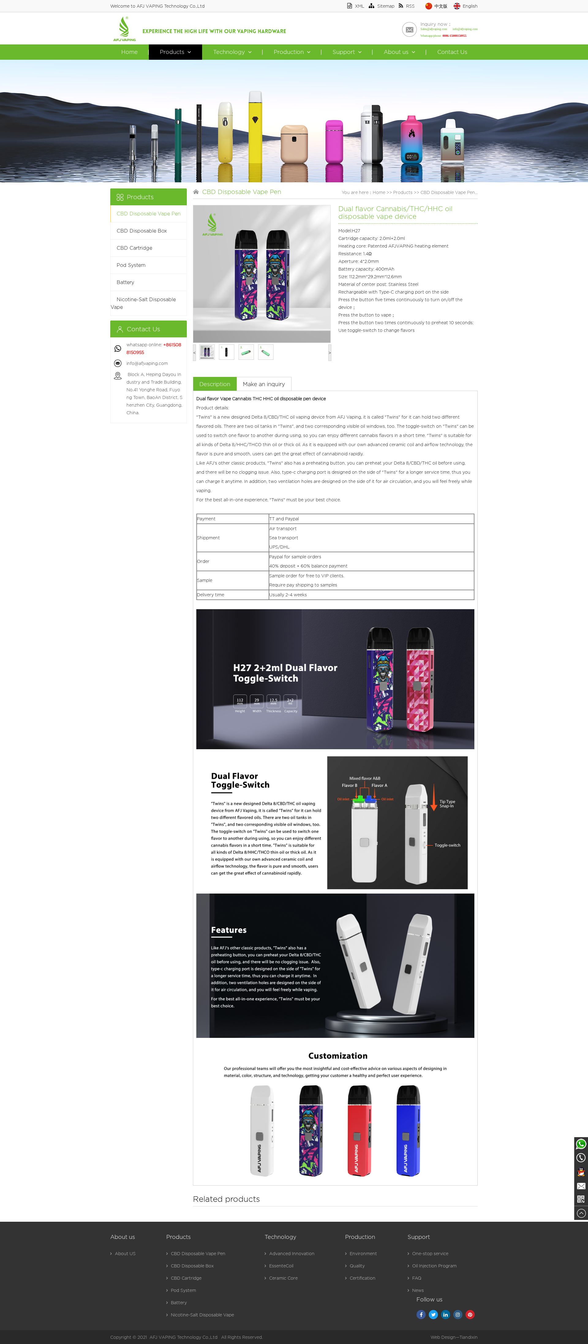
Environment (363, 1253)
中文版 (441, 6)
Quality (357, 1265)
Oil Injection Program (434, 1265)
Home (129, 52)
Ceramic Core (283, 1278)
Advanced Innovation (292, 1253)
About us (396, 52)
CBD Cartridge (134, 248)
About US (125, 1253)
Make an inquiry (264, 384)
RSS (410, 6)
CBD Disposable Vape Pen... (449, 192)
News (418, 1290)
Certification (362, 1278)
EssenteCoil (281, 1265)
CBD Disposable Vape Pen (149, 213)
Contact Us (452, 52)
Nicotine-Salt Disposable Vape (143, 303)
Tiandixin (468, 1337)
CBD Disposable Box (142, 230)
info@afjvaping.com (147, 363)
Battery (125, 282)
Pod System (131, 265)
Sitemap (385, 6)
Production (289, 52)
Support (344, 52)
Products (172, 52)
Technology (229, 52)
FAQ (416, 1278)
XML (359, 6)
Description (214, 384)
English (470, 6)
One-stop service (430, 1253)
